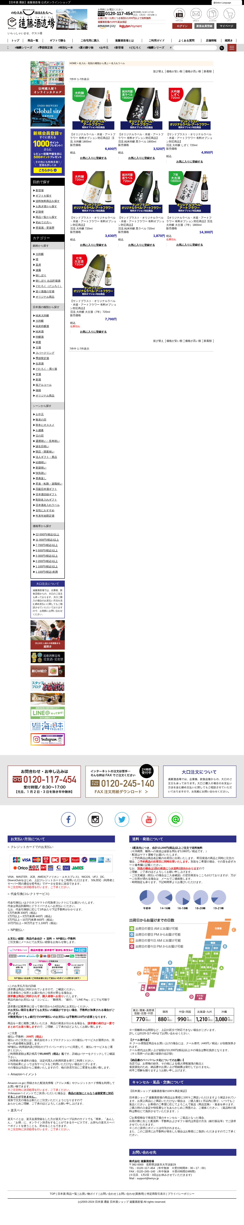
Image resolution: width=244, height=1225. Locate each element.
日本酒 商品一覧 (67, 1193)
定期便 (40, 211)
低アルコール (44, 384)
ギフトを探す (44, 195)
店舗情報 (211, 40)
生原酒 (40, 363)
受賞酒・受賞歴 (45, 227)
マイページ (226, 25)
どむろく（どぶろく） (49, 286)
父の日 (40, 435)
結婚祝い (41, 462)
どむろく (129, 47)
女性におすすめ (45, 510)
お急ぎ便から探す (46, 206)
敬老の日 (41, 419)
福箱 (38, 390)
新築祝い (41, 467)
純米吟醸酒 (42, 326)
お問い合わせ (108, 1193)
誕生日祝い (42, 446)
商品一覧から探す (46, 217)
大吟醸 (40, 254)
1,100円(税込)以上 (47, 566)
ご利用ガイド (157, 40)
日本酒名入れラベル (48, 505)
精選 (38, 342)
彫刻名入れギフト (46, 499)
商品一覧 (33, 40)
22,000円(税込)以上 (47, 534)
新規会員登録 (204, 25)
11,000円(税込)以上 (47, 539)
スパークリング (45, 352)
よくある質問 (186, 40)
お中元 (98, 47)
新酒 (38, 379)
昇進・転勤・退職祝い (49, 483)
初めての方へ (44, 222)
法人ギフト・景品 (46, 456)
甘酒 (38, 374)
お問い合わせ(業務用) (131, 1193)
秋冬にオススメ (45, 424)
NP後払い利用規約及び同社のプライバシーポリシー (39, 1046)
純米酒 (40, 331)
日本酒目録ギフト (46, 494)
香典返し (41, 478)
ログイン (182, 25)
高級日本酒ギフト (46, 489)
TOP (52, 1193)
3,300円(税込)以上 (47, 555)
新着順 (208, 71)
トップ (15, 40)
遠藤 (38, 270)
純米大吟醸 (42, 315)
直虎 (38, 264)
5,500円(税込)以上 (47, 550)
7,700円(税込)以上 (47, 545)
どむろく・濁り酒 (46, 368)
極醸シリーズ (18, 47)
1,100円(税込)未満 (47, 571)
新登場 (113, 47)
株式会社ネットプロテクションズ (54, 1040)
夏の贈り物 (80, 47)
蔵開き (229, 40)
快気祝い (41, 473)
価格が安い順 (174, 71)
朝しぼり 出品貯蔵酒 (48, 280)
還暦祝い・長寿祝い (48, 440)
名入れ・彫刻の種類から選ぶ (94, 63)
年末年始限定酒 (45, 515)
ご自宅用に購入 (90, 40)
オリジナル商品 (45, 296)
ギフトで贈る (58, 40)
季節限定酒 (39, 47)
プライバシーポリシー (181, 1193)
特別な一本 (60, 47)
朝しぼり (41, 275)
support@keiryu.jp (148, 1178)
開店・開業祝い (45, 451)
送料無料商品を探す (48, 201)
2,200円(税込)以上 (47, 561)
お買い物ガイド (88, 1193)
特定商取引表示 (156, 1193)
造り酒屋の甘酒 (45, 291)
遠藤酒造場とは (124, 40)
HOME (73, 63)
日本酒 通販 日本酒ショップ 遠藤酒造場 (119, 1201)
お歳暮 (40, 430)
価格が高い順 (193, 71)
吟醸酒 (40, 336)
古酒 (38, 347)
